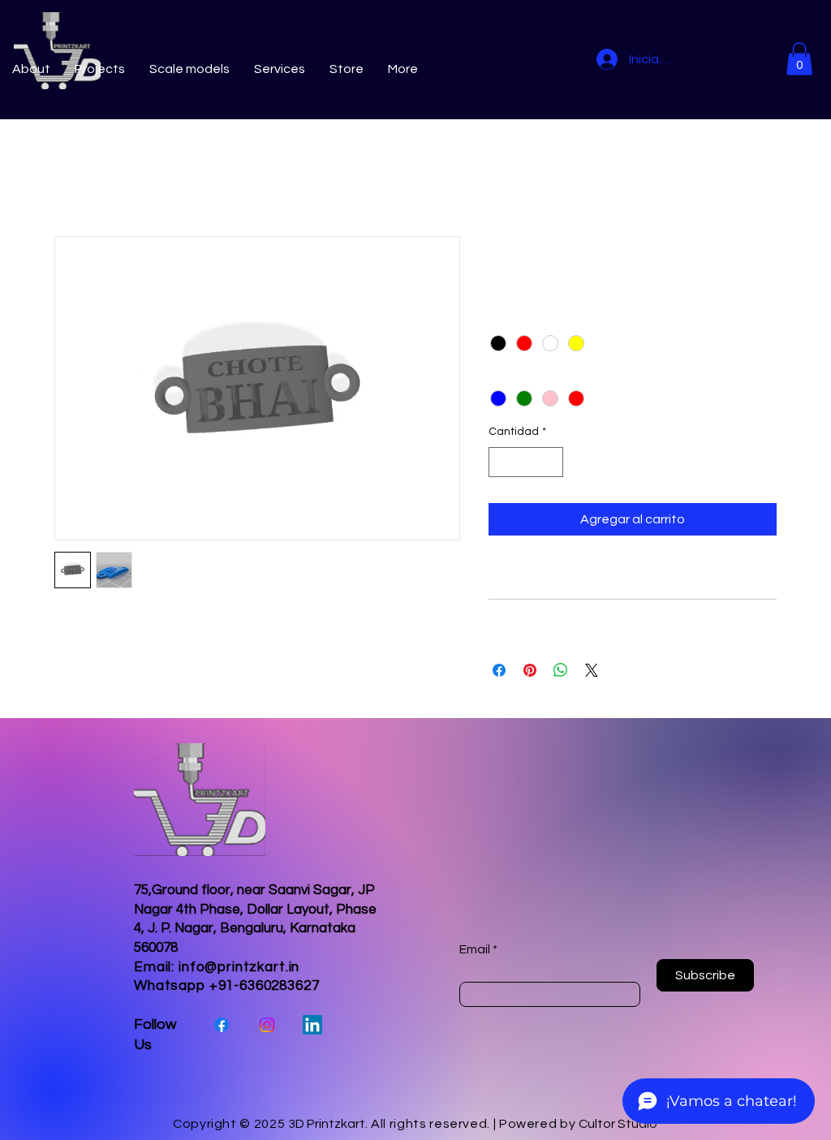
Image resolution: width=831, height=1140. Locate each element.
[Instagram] (267, 1025)
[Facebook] (221, 1025)
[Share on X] (591, 670)
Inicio (69, 177)
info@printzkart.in (239, 967)
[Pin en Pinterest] (530, 670)
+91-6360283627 (264, 986)
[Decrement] (501, 462)
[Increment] (550, 462)
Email (474, 949)
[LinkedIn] (312, 1025)
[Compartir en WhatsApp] (561, 670)
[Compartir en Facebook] (499, 670)
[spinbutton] (525, 462)
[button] (799, 58)
